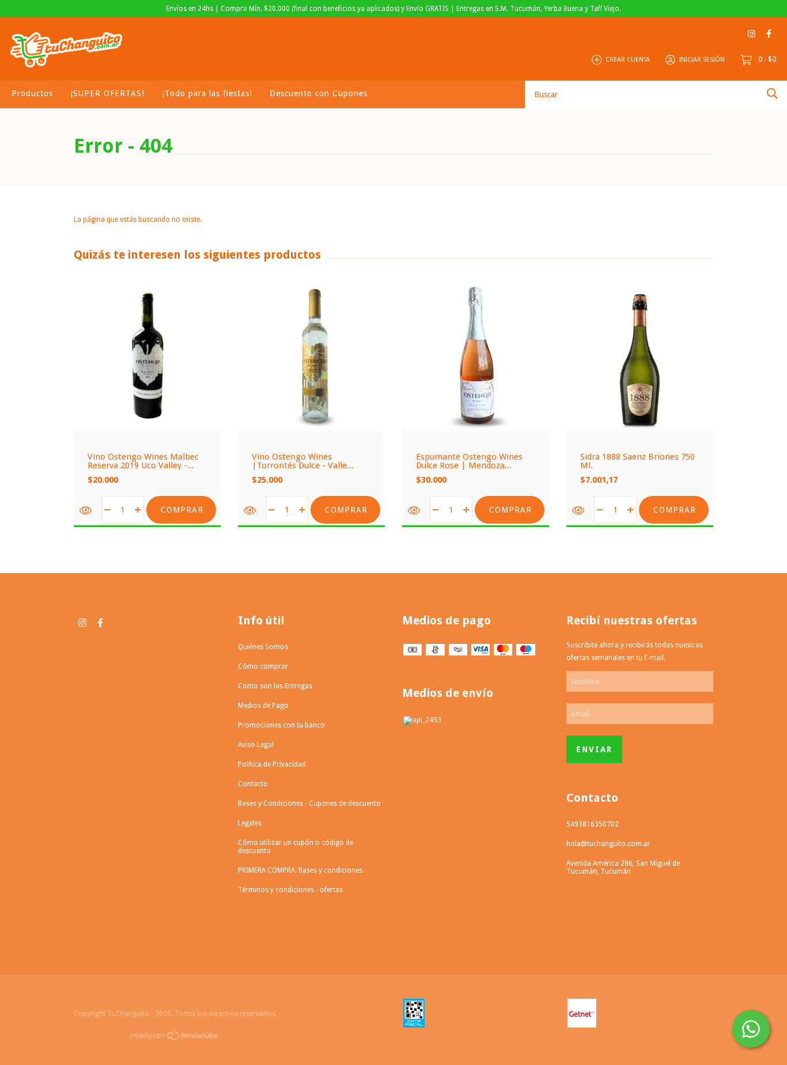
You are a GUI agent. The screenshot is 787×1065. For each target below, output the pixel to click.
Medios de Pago (263, 706)
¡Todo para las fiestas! (207, 93)
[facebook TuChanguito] (769, 34)
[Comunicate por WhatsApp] (751, 1029)
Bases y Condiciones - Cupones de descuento (309, 803)
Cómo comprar (263, 666)
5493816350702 (592, 824)
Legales (250, 823)
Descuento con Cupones (319, 93)
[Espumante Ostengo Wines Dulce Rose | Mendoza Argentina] (414, 510)
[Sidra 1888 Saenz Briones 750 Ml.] (578, 510)
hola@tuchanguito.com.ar (608, 844)
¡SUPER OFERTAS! (107, 93)
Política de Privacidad (272, 764)
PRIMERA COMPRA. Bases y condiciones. (301, 870)
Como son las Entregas (275, 686)
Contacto (253, 784)
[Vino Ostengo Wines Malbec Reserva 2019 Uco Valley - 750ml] (86, 510)
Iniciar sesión (702, 59)
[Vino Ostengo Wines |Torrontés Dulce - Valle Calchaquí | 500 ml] (250, 510)
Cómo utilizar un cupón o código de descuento (295, 847)
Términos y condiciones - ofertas (290, 890)
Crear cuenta (628, 59)
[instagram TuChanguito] (751, 34)
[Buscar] (772, 94)
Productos (32, 93)
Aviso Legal (256, 745)
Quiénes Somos (263, 647)
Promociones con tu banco (281, 725)
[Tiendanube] (174, 1038)
